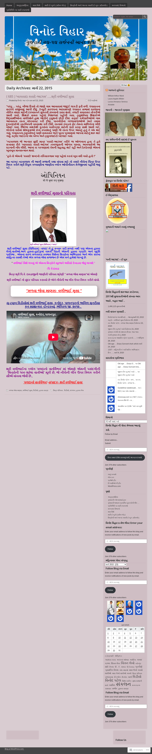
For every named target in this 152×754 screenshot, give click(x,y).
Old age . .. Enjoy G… (126, 364)
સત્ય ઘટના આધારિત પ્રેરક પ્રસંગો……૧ (123, 338)
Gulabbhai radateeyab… (128, 388)
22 (108, 646)
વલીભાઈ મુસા (27, 390)
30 (114, 650)
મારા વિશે (36, 5)
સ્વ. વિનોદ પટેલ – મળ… (126, 380)
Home (9, 5)
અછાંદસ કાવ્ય (110, 660)
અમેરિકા (133, 660)
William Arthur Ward (116, 96)
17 (119, 642)
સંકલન (72, 390)
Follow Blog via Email (117, 568)
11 (125, 638)
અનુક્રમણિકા (22, 5)
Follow (110, 549)
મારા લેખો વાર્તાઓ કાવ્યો (121, 673)
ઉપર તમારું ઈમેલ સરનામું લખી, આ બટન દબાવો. (125, 457)
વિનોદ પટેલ (113, 680)
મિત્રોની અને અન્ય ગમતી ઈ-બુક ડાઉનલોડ (88, 5)
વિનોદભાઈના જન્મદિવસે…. (118, 317)
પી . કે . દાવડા (120, 667)
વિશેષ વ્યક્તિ (126, 681)
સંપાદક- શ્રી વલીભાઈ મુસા (66, 382)
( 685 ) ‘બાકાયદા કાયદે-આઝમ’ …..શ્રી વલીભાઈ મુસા (40, 96)
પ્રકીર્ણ (138, 666)
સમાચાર (108, 689)
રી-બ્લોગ (117, 677)
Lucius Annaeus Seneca (118, 102)
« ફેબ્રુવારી (109, 656)
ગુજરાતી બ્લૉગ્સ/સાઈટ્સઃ (117, 500)
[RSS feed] (125, 85)
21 (142, 642)
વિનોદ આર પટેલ (24, 101)
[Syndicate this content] (107, 90)
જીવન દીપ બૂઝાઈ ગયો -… (127, 372)
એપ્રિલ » (118, 656)
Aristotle (111, 105)
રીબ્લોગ (124, 677)
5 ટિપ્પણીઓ (92, 101)
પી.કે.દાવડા (130, 667)
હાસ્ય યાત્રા (43, 390)
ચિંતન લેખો (127, 663)
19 (131, 642)
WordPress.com (114, 486)
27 (136, 646)
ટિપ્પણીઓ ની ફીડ (114, 483)
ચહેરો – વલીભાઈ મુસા (116, 320)
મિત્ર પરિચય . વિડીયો (61, 390)
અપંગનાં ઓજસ (123, 660)
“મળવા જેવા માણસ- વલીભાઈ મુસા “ (54, 290)
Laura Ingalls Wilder (116, 99)
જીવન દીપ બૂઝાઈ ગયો (116, 329)
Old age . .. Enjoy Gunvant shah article (123, 344)
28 (142, 646)
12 (131, 638)
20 (136, 642)
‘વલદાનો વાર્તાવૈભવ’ (35, 382)
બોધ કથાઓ (123, 670)
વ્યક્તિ (112, 685)
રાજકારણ (109, 677)
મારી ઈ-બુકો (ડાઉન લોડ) (55, 5)
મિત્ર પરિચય (137, 673)
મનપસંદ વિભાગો (119, 5)
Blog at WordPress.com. (14, 749)
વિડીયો (35, 390)
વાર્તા (130, 677)
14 (142, 638)
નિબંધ (111, 667)
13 (136, 638)
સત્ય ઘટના (136, 685)
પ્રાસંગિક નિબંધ (111, 670)
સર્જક (114, 688)
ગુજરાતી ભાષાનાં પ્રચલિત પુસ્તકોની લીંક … (123, 503)
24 (119, 646)
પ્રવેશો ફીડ (112, 480)
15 (108, 642)
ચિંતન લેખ (115, 663)
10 (119, 638)
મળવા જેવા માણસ (15, 390)
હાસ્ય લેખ (80, 390)
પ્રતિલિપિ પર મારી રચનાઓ (17, 10)
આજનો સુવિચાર (116, 90)
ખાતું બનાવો (112, 474)
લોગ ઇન (111, 477)
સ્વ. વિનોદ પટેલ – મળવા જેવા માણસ (121, 323)
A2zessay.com (123, 397)
